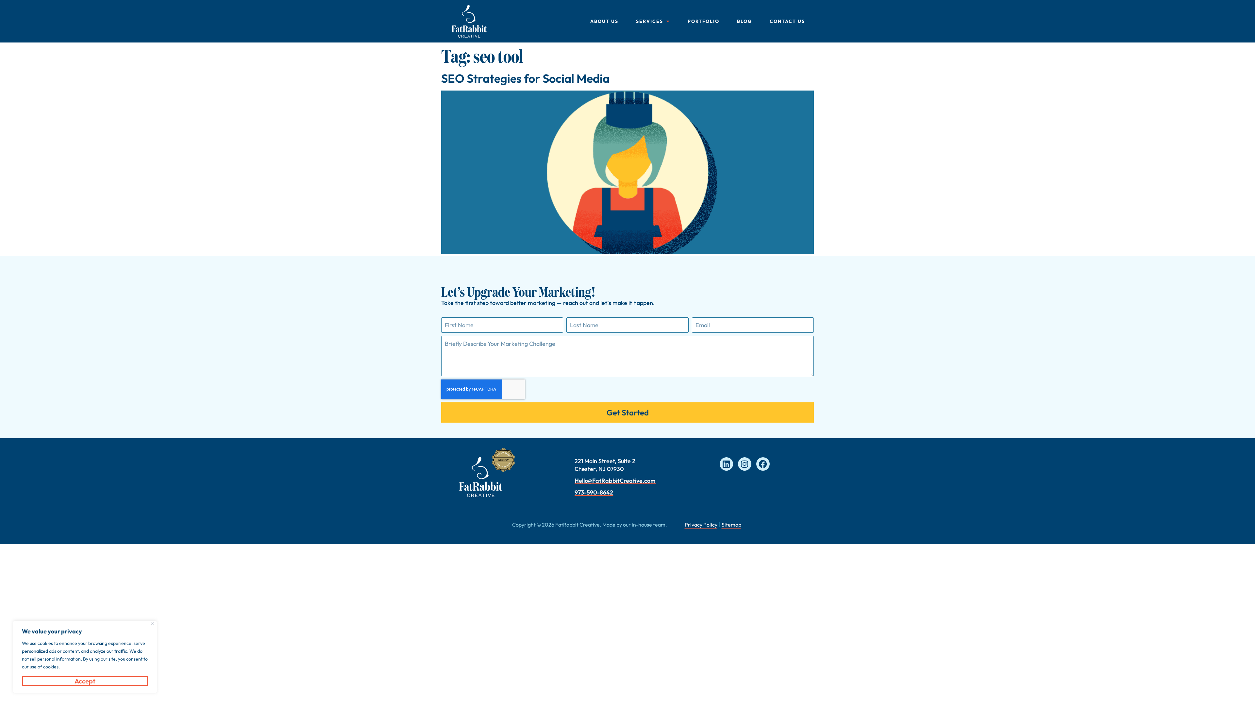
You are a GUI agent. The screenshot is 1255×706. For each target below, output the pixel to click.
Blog (744, 21)
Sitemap (731, 524)
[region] (85, 657)
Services (649, 21)
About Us (604, 21)
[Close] (152, 623)
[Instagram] (744, 464)
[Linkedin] (726, 464)
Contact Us (787, 21)
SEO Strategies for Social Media (525, 78)
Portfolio (703, 21)
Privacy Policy (701, 524)
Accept (85, 681)
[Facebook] (763, 464)
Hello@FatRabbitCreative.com (615, 480)
